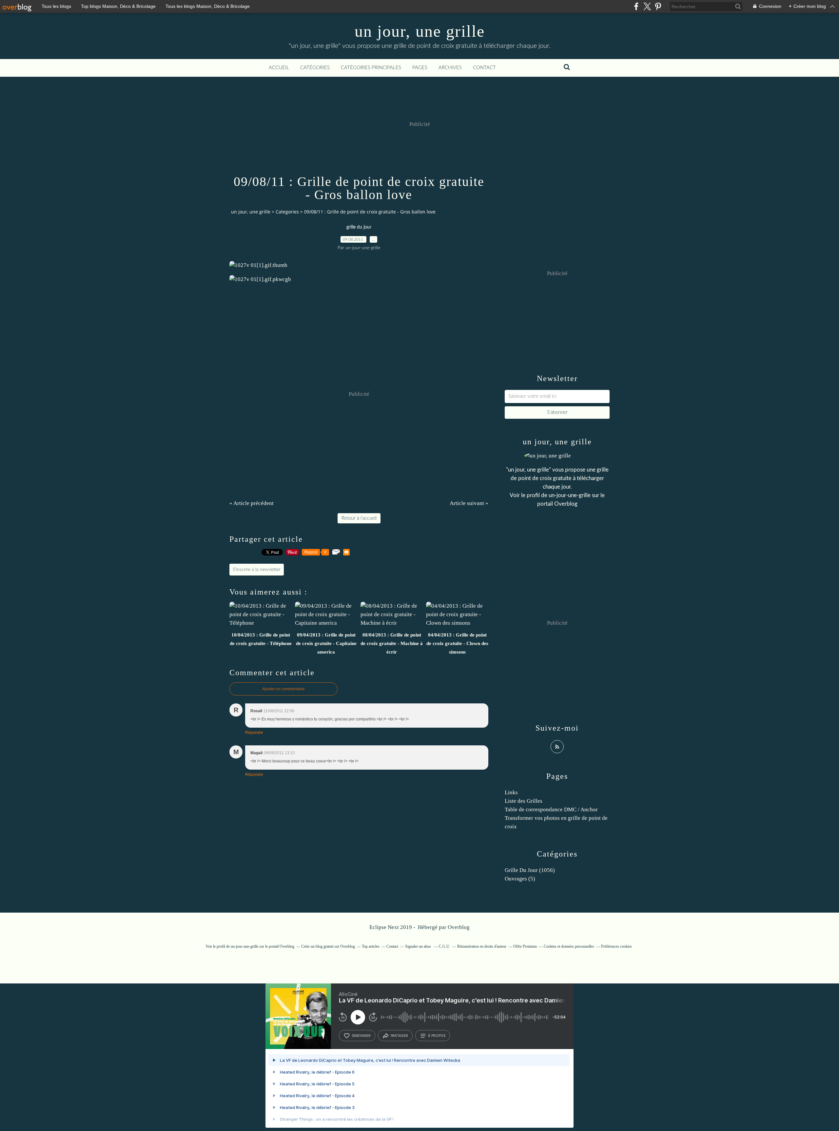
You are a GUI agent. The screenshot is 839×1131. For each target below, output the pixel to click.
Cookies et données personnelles (569, 946)
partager (399, 1036)
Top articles (371, 946)
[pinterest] (658, 6)
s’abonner (361, 1036)
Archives (450, 67)
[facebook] (636, 6)
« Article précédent (251, 503)
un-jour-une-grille (570, 495)
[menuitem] (279, 68)
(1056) (530, 870)
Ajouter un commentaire (283, 689)
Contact (484, 67)
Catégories (315, 67)
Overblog (459, 927)
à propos (436, 1036)
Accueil (279, 67)
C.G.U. (444, 946)
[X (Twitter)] (647, 6)
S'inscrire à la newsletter (257, 569)
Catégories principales (371, 67)
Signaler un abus (418, 946)
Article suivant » (469, 503)
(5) (520, 879)
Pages (419, 67)
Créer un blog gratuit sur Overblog (328, 946)
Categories (287, 212)
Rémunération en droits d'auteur (481, 946)
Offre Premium (525, 946)
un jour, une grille (420, 31)
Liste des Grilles (523, 801)
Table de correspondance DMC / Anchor (551, 809)
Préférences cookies (616, 946)
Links (511, 792)
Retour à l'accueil (359, 518)
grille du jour (358, 227)
